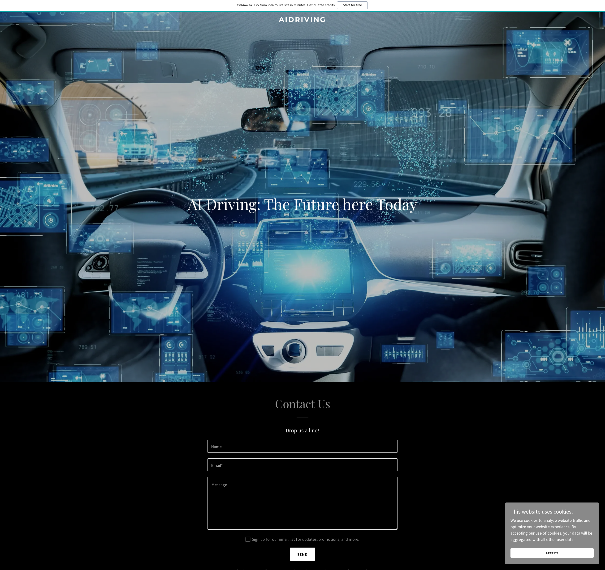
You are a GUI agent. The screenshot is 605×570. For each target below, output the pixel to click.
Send (302, 554)
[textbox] (302, 446)
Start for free (352, 5)
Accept (552, 553)
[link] (302, 20)
